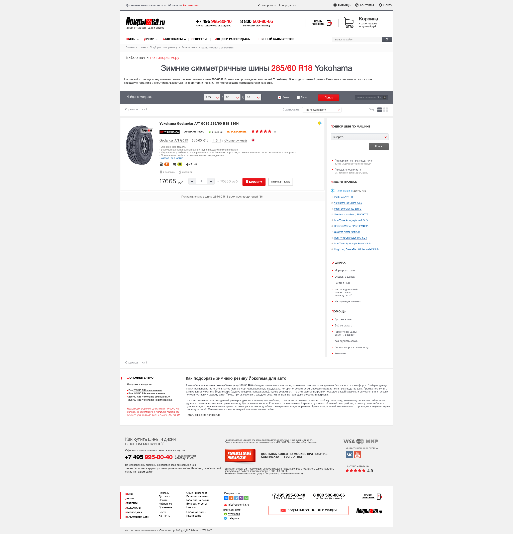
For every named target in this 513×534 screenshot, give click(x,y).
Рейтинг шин (342, 282)
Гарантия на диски (197, 500)
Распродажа (133, 513)
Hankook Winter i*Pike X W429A (351, 226)
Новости (191, 507)
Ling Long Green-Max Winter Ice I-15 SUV (356, 249)
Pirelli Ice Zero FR (343, 197)
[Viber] (241, 498)
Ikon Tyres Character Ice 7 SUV (350, 238)
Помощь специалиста (351, 171)
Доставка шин (343, 319)
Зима (286, 97)
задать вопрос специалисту (299, 469)
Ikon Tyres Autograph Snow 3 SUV (352, 244)
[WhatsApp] (246, 498)
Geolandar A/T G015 (174, 140)
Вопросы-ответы (196, 504)
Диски (149, 39)
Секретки (199, 39)
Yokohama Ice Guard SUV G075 (351, 215)
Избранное (165, 504)
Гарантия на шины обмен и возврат (345, 333)
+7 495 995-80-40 (288, 495)
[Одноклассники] (231, 498)
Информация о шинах (348, 301)
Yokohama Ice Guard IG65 (348, 203)
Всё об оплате (343, 325)
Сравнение (165, 507)
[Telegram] (236, 498)
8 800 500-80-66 (329, 495)
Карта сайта (193, 516)
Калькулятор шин (136, 517)
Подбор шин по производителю (354, 162)
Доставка (164, 497)
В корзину (254, 182)
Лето (304, 97)
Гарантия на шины (197, 497)
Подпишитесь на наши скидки (312, 510)
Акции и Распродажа (232, 39)
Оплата (163, 500)
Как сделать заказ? (346, 340)
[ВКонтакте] (226, 498)
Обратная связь (196, 512)
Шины (130, 39)
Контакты (366, 5)
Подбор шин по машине (350, 126)
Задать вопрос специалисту (352, 347)
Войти (387, 5)
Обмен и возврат (196, 493)
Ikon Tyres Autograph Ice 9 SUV (351, 220)
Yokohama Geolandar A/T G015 (199, 123)
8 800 (256, 21)
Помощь (343, 5)
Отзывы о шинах (345, 276)
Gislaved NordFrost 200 (347, 232)
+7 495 (213, 21)
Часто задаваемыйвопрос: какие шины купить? (346, 292)
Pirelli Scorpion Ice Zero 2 (348, 209)
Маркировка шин (345, 270)
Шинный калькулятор (276, 39)
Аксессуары (173, 39)
